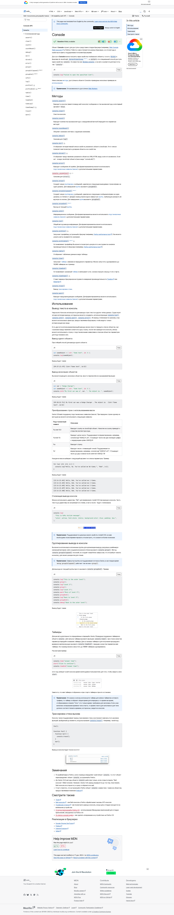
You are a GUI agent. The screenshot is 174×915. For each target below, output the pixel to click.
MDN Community (105, 884)
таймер (63, 262)
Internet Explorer (61, 828)
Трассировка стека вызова (66, 713)
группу (101, 197)
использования (57, 83)
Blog (120, 11)
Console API (28, 26)
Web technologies (132, 884)
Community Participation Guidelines (89, 908)
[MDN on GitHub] (24, 895)
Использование (132, 28)
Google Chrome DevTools (64, 823)
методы (65, 80)
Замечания (131, 31)
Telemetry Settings (62, 908)
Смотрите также (133, 34)
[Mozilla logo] (29, 907)
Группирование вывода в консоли (69, 543)
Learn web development (134, 887)
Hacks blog (130, 901)
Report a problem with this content (84, 858)
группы (78, 187)
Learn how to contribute (61, 850)
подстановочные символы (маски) (65, 169)
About (76, 884)
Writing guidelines (105, 891)
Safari (58, 831)
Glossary (129, 897)
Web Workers (92, 88)
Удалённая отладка (63, 805)
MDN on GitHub (105, 897)
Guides (128, 891)
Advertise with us (79, 894)
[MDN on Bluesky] (28, 895)
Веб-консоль (60, 802)
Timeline (110, 279)
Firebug (78, 791)
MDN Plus (77, 897)
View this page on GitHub (62, 858)
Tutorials (129, 894)
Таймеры (56, 632)
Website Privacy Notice (45, 908)
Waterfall (56, 282)
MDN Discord (104, 894)
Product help (78, 901)
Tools (57, 800)
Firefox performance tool (102, 234)
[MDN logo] (27, 880)
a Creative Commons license (101, 912)
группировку (69, 184)
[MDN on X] (31, 895)
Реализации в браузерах (65, 819)
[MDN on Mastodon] (34, 895)
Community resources (107, 887)
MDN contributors (93, 855)
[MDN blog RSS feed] (38, 895)
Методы (130, 25)
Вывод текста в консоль (64, 308)
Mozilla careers (79, 891)
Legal (73, 908)
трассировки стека (65, 289)
